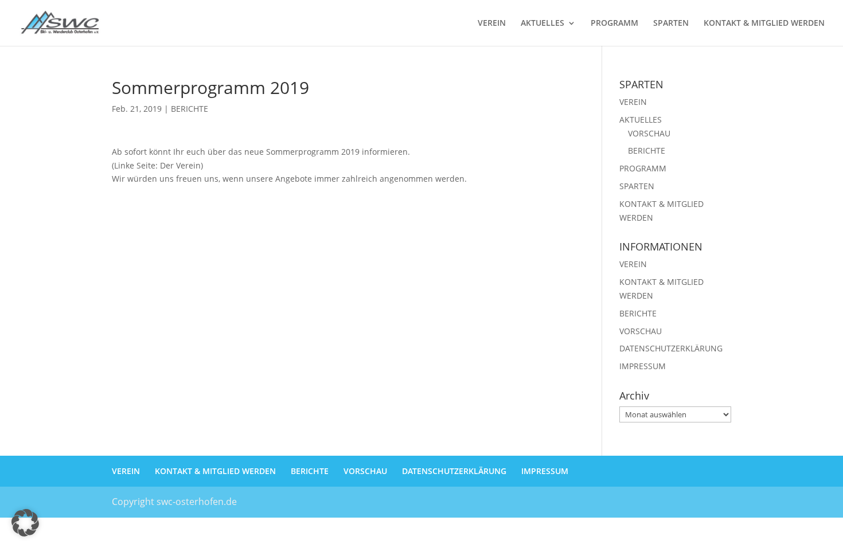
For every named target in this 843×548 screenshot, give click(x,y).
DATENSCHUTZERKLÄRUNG (671, 348)
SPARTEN (671, 23)
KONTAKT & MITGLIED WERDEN (764, 23)
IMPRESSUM (642, 366)
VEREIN (492, 23)
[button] (25, 523)
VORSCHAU (649, 133)
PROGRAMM (614, 23)
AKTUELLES (542, 23)
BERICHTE (189, 108)
